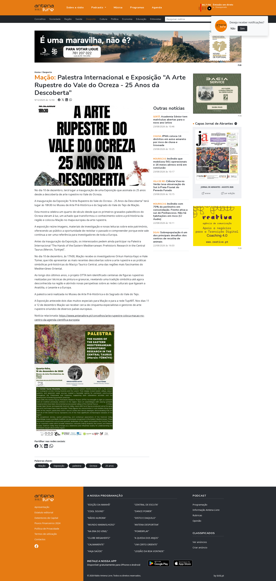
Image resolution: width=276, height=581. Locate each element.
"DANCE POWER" (143, 511)
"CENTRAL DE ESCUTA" (146, 504)
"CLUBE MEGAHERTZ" (98, 537)
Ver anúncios (200, 542)
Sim (242, 28)
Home (37, 72)
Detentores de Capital (46, 517)
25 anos (109, 465)
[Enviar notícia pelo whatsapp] (70, 100)
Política (114, 19)
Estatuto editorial (43, 512)
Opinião (197, 520)
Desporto (91, 19)
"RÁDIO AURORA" (96, 517)
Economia (127, 19)
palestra (77, 465)
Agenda (157, 7)
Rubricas (197, 515)
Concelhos (40, 19)
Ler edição (229, 193)
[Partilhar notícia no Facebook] (59, 100)
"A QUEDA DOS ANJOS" (146, 537)
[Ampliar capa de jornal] (217, 156)
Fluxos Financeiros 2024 (47, 523)
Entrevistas (155, 19)
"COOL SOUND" (95, 511)
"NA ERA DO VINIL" (97, 531)
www (207, 193)
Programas (137, 7)
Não (232, 28)
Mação (41, 465)
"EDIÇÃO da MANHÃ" (98, 504)
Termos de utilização (45, 533)
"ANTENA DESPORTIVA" (146, 524)
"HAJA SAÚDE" (95, 551)
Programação (200, 504)
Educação (141, 19)
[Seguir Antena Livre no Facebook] (36, 546)
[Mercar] (217, 93)
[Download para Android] (158, 563)
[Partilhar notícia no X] (63, 100)
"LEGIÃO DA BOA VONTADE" (149, 551)
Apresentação (41, 507)
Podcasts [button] (97, 7)
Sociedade (55, 19)
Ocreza (93, 465)
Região (68, 19)
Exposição (59, 465)
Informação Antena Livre (206, 509)
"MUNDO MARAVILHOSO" (101, 524)
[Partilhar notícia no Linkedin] (67, 100)
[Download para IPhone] (182, 563)
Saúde (79, 19)
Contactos (39, 539)
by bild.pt (219, 575)
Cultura (103, 19)
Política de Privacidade (46, 528)
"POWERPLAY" (141, 531)
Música (118, 7)
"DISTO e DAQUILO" (145, 517)
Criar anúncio (200, 547)
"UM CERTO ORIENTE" (146, 544)
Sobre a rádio (75, 7)
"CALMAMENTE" (95, 544)
